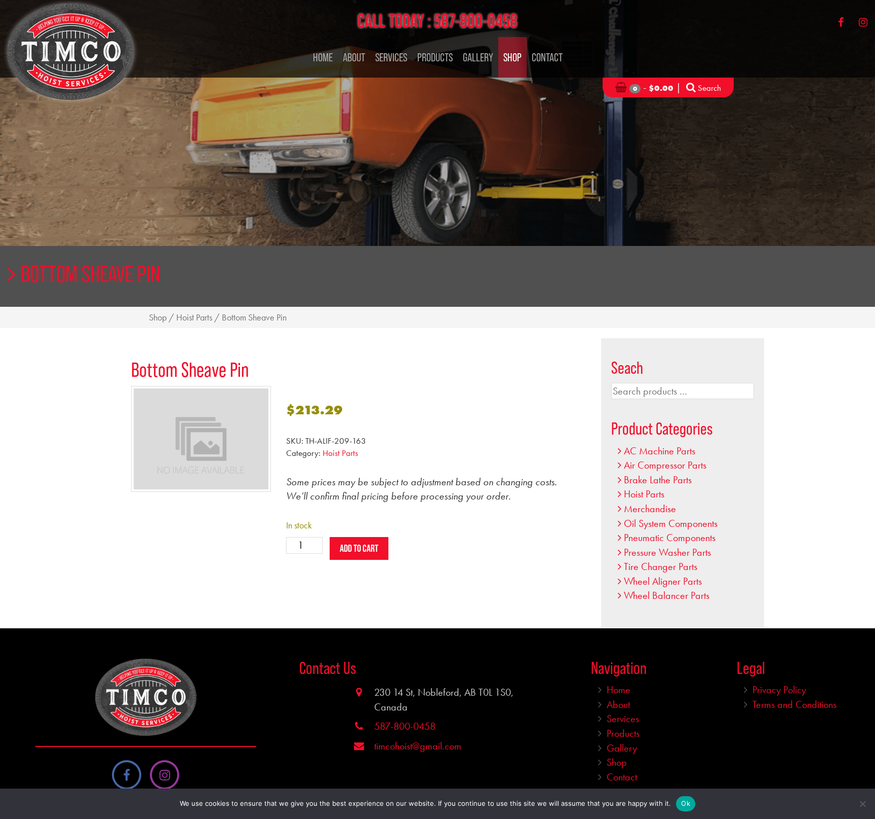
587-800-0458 (476, 20)
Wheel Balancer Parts (666, 595)
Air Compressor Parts (665, 465)
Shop (512, 57)
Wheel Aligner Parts (663, 581)
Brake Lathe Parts (658, 479)
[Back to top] (859, 780)
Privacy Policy (779, 689)
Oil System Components (671, 523)
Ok (685, 803)
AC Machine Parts (659, 450)
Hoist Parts (194, 317)
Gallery (478, 57)
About (354, 57)
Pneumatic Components (669, 537)
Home (323, 57)
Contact (547, 57)
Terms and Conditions (794, 704)
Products (435, 57)
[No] (862, 804)
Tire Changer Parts (660, 566)
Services (391, 57)
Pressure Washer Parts (667, 552)
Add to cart (359, 548)
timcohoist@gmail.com (417, 746)
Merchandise (650, 508)
